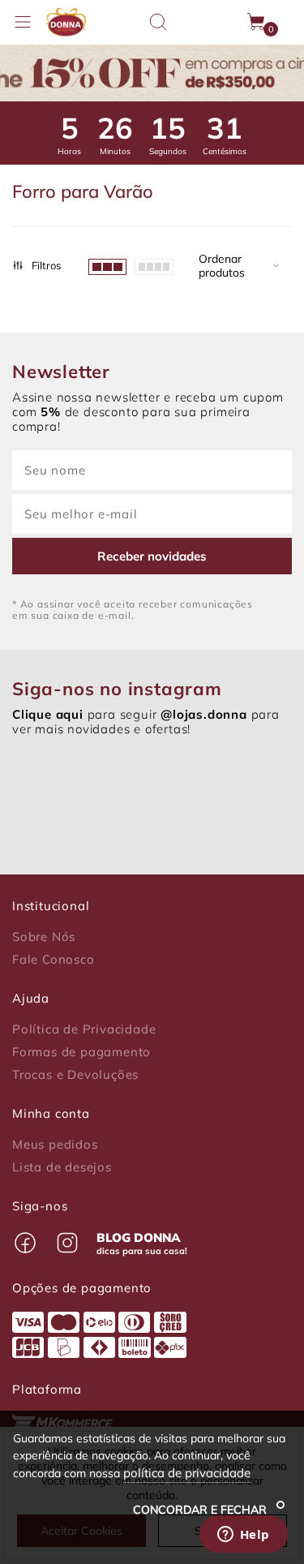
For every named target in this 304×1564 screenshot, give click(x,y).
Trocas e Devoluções (75, 1075)
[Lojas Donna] (65, 22)
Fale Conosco (53, 959)
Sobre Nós (43, 937)
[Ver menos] (107, 265)
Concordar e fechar (201, 1509)
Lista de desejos (62, 1167)
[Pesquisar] (158, 21)
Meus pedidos (55, 1144)
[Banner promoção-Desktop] (152, 73)
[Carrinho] (257, 21)
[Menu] (22, 21)
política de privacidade (186, 1472)
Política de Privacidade (84, 1029)
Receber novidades (152, 556)
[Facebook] (25, 1243)
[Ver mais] (154, 265)
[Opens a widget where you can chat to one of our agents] (243, 1535)
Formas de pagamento (81, 1052)
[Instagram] (67, 1243)
